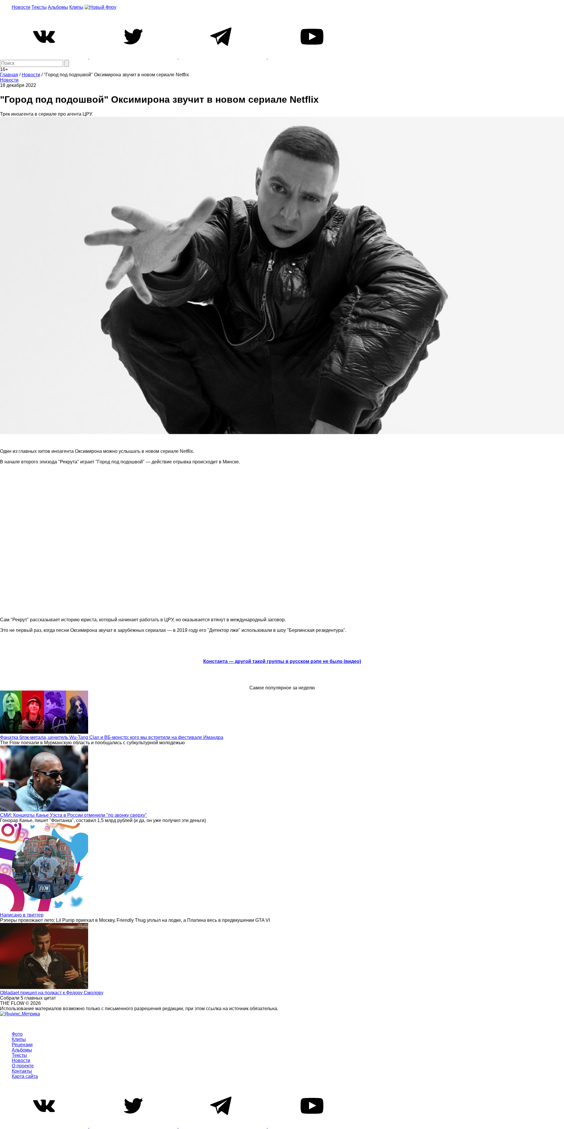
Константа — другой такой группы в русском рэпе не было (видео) (282, 661)
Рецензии (22, 1044)
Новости (21, 7)
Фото (17, 1034)
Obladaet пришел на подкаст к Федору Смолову (51, 992)
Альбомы (58, 7)
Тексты (39, 7)
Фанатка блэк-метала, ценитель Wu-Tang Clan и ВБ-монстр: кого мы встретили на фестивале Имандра (111, 737)
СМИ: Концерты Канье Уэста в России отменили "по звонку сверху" (73, 815)
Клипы (76, 7)
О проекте (23, 1065)
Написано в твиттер (21, 914)
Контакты (22, 1071)
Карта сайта (25, 1076)
